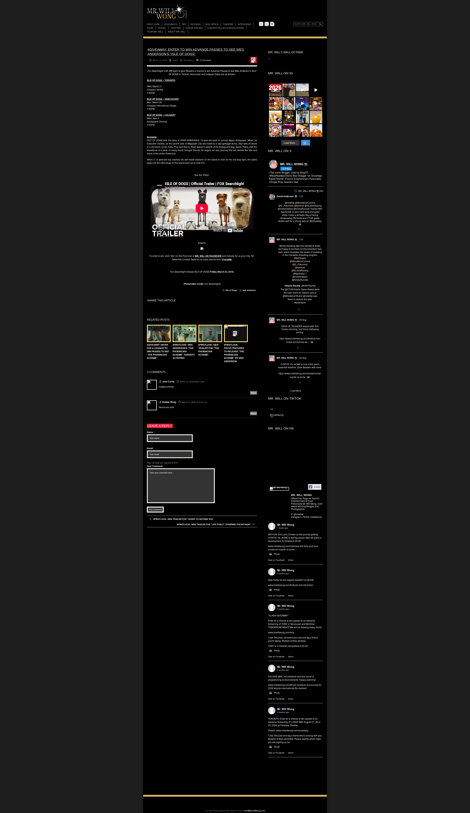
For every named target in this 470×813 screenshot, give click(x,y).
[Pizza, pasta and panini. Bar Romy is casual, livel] (316, 130)
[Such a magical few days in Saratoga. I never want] (289, 103)
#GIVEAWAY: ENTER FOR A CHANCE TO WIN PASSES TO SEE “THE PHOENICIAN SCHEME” (158, 351)
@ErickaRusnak (301, 208)
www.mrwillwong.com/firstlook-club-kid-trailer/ (290, 584)
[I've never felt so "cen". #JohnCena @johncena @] (289, 90)
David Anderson (285, 196)
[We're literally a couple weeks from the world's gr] (289, 117)
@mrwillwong (276, 414)
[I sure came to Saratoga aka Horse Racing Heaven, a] (302, 103)
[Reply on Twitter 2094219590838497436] (280, 310)
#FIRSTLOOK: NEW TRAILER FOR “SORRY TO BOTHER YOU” (183, 519)
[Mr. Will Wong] (279, 489)
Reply (253, 392)
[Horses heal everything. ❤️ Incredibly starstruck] (302, 90)
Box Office (211, 24)
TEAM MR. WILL (155, 31)
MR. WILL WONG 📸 (287, 239)
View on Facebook (276, 559)
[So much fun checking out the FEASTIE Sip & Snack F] (275, 130)
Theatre (228, 24)
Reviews (196, 24)
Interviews (244, 24)
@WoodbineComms (305, 202)
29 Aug (302, 319)
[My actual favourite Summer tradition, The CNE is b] (289, 130)
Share (290, 559)
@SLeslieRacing (313, 205)
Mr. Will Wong (285, 524)
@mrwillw (289, 202)
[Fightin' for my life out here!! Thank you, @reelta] (302, 117)
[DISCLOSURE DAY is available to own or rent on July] (316, 90)
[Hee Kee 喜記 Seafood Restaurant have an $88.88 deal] (275, 103)
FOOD (150, 28)
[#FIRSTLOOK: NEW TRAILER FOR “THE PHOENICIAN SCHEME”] (209, 333)
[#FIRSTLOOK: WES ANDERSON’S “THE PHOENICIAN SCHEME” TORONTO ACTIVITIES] (184, 333)
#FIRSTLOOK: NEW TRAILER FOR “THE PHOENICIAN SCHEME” (208, 349)
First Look (153, 24)
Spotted (176, 28)
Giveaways (170, 24)
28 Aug (302, 357)
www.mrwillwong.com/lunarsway (292, 730)
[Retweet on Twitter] (295, 190)
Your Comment (155, 466)
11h (301, 196)
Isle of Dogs (231, 290)
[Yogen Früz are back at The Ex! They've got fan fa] (275, 117)
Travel (162, 28)
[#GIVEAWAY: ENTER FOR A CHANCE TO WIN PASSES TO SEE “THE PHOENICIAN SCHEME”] (158, 333)
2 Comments (205, 60)
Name (150, 432)
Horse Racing (194, 28)
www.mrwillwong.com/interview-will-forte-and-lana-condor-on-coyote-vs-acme (293, 547)
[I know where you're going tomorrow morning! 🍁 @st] (316, 103)
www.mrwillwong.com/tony (281, 632)
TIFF (184, 24)
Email (150, 448)
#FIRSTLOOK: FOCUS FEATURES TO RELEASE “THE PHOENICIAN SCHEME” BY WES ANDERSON (234, 353)
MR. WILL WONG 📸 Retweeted (314, 190)
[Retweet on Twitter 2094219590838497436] (286, 310)
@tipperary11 (300, 273)
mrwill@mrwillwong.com (254, 810)
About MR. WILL (177, 31)
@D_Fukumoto (286, 205)
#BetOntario (300, 258)
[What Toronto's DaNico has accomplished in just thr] (316, 117)
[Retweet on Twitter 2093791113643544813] (286, 348)
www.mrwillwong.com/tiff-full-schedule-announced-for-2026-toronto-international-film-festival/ (295, 686)
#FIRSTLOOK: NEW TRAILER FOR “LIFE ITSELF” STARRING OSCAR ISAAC (214, 524)
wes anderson (249, 290)
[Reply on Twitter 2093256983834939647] (280, 383)
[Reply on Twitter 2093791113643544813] (280, 348)
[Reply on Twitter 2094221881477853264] (280, 229)
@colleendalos (285, 208)
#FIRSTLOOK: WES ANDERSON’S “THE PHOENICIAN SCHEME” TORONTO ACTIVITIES (184, 351)
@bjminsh (299, 205)
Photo (277, 553)
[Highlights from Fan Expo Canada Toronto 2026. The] (275, 90)
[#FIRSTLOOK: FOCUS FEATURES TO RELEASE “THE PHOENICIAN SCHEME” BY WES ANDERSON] (235, 333)
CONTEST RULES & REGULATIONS (225, 28)
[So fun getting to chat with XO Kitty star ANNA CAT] (302, 130)
